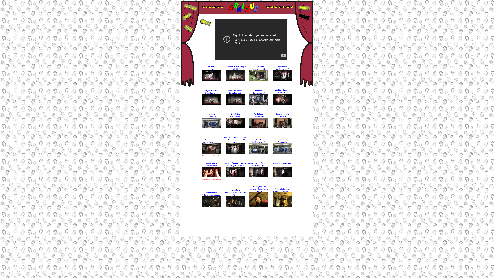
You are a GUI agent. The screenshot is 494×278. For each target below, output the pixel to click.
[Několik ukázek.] (205, 25)
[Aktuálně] (190, 10)
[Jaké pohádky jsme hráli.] (304, 11)
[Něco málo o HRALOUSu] (188, 31)
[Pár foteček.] (187, 20)
